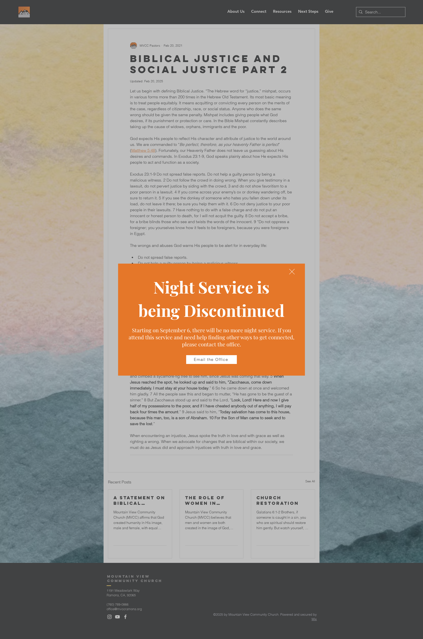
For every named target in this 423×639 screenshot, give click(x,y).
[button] (292, 271)
